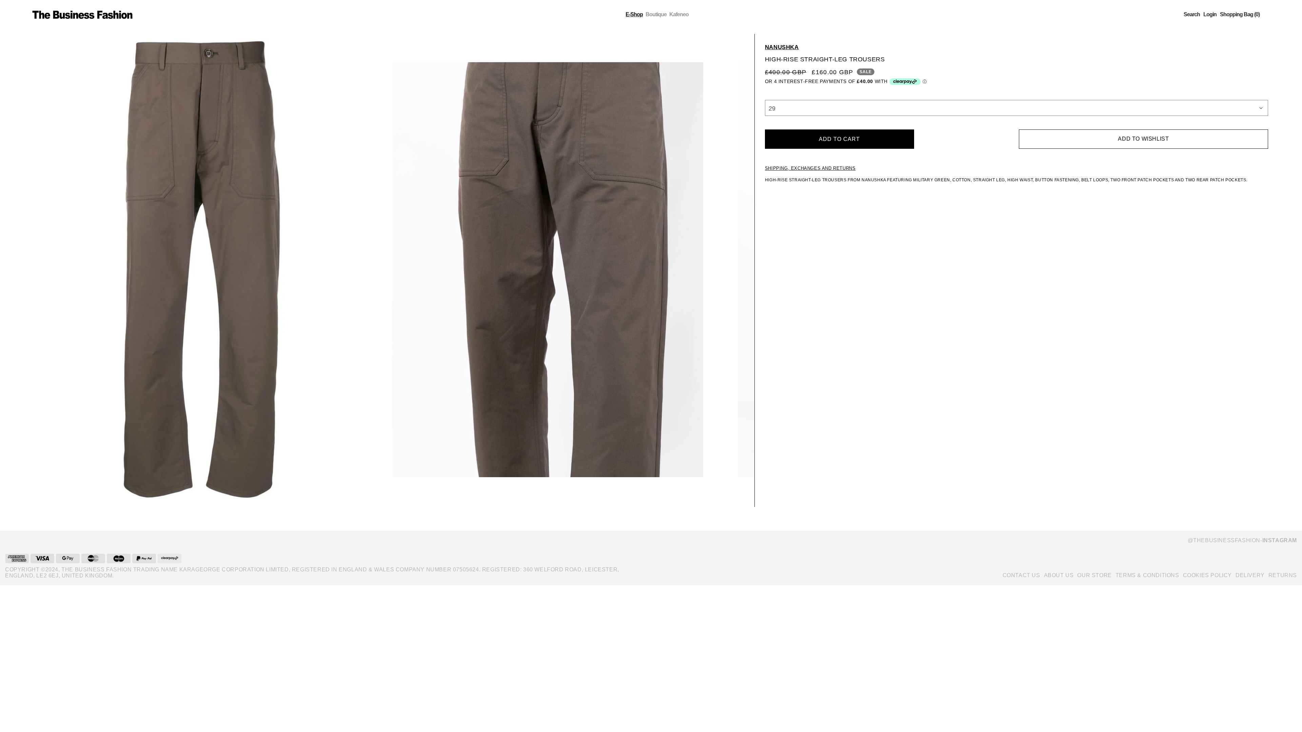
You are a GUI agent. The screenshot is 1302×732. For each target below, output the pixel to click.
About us (1059, 575)
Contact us (1021, 575)
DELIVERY (1250, 575)
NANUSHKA (782, 47)
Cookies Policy (1207, 575)
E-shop (634, 14)
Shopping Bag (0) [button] (1240, 15)
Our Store (1094, 575)
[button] (1192, 15)
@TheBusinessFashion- (1242, 540)
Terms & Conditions (1147, 575)
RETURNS (1282, 575)
